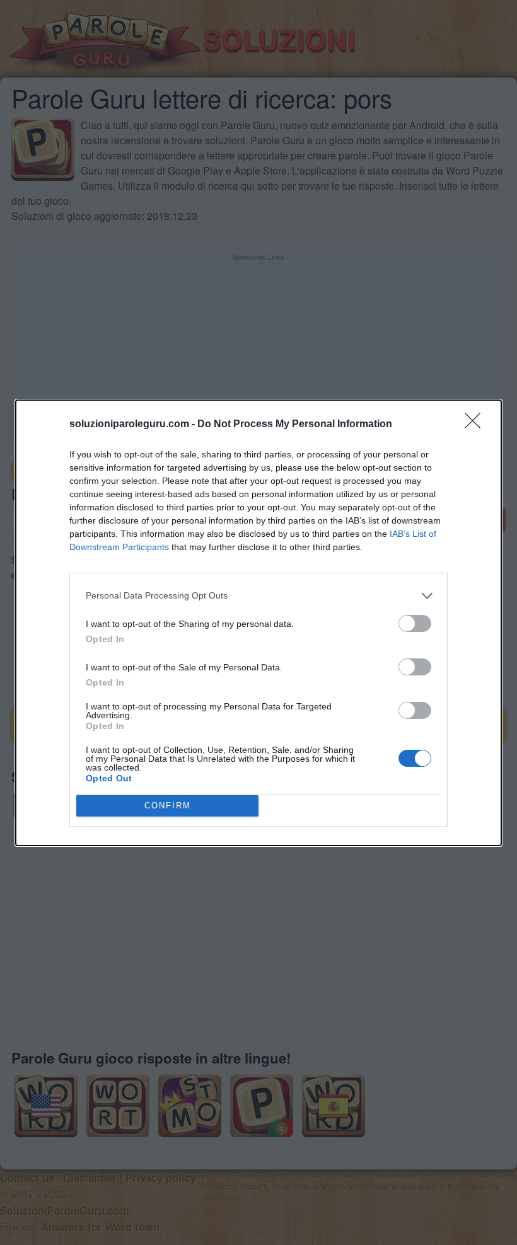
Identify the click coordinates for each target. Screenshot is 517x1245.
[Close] (477, 425)
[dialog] (258, 623)
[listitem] (258, 595)
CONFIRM (167, 805)
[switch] (414, 623)
